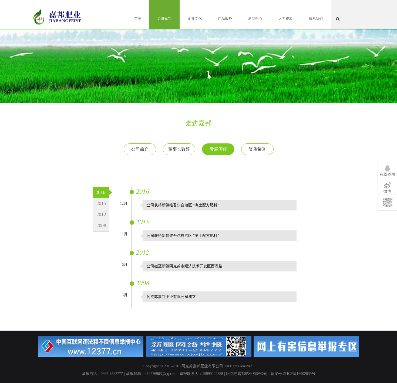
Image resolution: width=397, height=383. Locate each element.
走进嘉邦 (164, 18)
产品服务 (225, 18)
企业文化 (195, 18)
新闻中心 (255, 18)
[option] (198, 62)
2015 (101, 203)
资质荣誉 (257, 149)
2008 (101, 225)
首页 (137, 18)
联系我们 (316, 18)
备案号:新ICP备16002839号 (293, 374)
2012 (101, 214)
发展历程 (218, 149)
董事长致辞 (179, 149)
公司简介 (140, 149)
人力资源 (285, 18)
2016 (100, 192)
